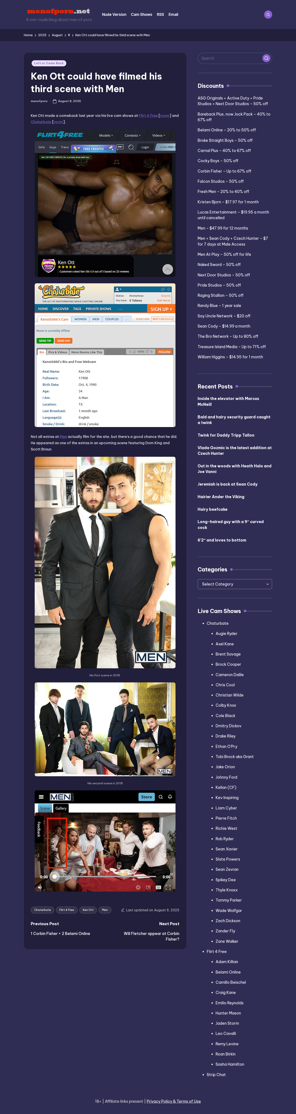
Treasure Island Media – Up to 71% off (232, 346)
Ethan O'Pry (226, 746)
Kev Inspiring (227, 797)
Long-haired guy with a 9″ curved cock (231, 524)
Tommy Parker (229, 900)
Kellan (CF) (226, 787)
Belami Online (228, 972)
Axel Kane (225, 643)
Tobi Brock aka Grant (235, 756)
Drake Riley (226, 736)
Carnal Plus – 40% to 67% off (224, 150)
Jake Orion (225, 766)
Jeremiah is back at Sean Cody (228, 484)
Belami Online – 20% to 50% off (227, 129)
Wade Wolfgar (229, 910)
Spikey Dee (226, 879)
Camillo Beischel (231, 982)
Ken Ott (88, 910)
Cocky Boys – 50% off (218, 160)
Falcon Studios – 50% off (221, 181)
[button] (266, 58)
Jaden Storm (227, 1023)
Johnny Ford (226, 777)
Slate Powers (228, 859)
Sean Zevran (227, 869)
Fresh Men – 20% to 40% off (223, 191)
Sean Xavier (227, 849)
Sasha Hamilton (230, 1064)
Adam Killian (227, 961)
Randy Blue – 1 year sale (219, 305)
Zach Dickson (228, 920)
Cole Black (225, 715)
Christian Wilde (230, 695)
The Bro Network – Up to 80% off (228, 336)
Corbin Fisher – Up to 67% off (224, 171)
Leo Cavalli (226, 1033)
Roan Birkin (226, 1054)
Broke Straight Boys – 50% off (225, 140)
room (164, 115)
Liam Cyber (226, 808)
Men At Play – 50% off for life (224, 254)
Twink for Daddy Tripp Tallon (226, 435)
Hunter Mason (228, 1013)
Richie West (226, 828)
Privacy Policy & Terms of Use (174, 1101)
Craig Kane (226, 992)
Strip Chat (216, 1074)
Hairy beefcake (213, 509)
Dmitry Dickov (228, 725)
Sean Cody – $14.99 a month (224, 326)
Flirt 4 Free (148, 115)
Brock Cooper (228, 664)
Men (63, 436)
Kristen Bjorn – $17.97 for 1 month (228, 201)
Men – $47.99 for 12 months (223, 228)
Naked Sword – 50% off (219, 264)
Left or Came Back (48, 63)
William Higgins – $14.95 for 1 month (230, 356)
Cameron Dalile (230, 674)
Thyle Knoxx (227, 889)
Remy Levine (227, 1043)
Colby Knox (226, 705)
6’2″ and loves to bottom (222, 540)
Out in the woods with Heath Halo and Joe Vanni (235, 468)
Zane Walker (227, 941)
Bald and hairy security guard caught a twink (234, 419)
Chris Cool (225, 684)
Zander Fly (225, 930)
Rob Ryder (225, 838)
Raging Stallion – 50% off (221, 295)
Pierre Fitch (226, 818)
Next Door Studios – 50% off (224, 274)
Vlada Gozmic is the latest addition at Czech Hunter (235, 450)
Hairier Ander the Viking (221, 496)
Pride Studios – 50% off (219, 285)
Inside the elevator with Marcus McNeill (228, 401)
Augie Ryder (226, 633)
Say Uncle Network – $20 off (224, 315)
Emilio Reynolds (230, 1002)
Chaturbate (41, 121)
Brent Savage (228, 654)
